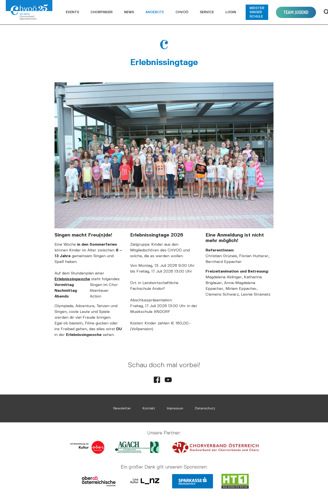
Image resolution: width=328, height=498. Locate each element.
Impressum (175, 408)
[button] (72, 12)
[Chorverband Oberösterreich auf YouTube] (168, 380)
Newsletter (122, 408)
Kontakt (148, 408)
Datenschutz (205, 408)
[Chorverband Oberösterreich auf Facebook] (157, 380)
